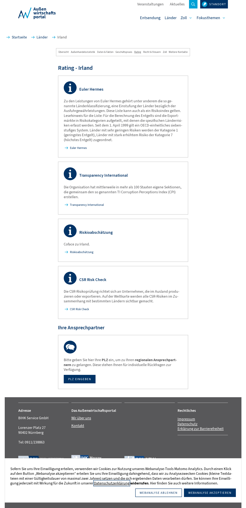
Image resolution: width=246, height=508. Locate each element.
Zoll (184, 17)
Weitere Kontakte (178, 52)
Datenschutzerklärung (112, 483)
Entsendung (150, 17)
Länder (171, 17)
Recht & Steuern (152, 52)
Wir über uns (81, 418)
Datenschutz (187, 423)
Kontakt (77, 425)
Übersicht (63, 52)
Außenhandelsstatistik (83, 52)
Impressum (186, 419)
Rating (137, 52)
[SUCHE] (193, 4)
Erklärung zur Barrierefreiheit (201, 428)
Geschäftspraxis (123, 52)
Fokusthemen (208, 17)
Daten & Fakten (105, 52)
